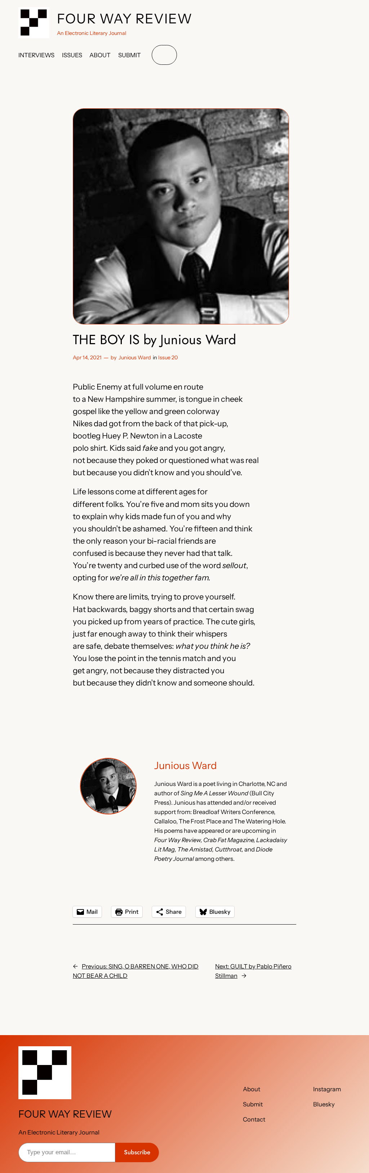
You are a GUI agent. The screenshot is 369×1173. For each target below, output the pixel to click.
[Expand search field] (164, 55)
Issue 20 (168, 357)
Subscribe (137, 1152)
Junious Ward (135, 357)
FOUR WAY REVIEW (125, 18)
